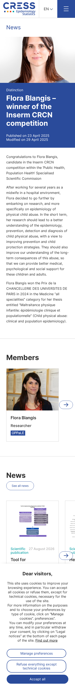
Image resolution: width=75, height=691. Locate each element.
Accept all (37, 679)
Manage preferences (36, 653)
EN (46, 9)
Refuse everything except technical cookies (36, 666)
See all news (20, 485)
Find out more (46, 640)
